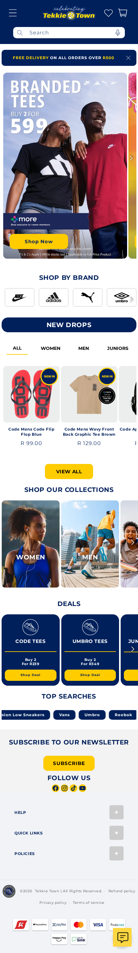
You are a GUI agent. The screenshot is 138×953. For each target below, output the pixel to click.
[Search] (20, 32)
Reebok (112, 714)
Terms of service (89, 902)
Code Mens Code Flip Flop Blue (31, 432)
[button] (13, 13)
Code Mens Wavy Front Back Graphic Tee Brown (89, 432)
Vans (52, 714)
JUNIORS (117, 348)
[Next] (131, 158)
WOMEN (50, 348)
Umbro (80, 714)
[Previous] (7, 158)
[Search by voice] (118, 32)
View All (69, 471)
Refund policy (121, 891)
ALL (17, 348)
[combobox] (69, 32)
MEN (83, 348)
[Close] (128, 58)
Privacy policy (52, 902)
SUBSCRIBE (69, 763)
